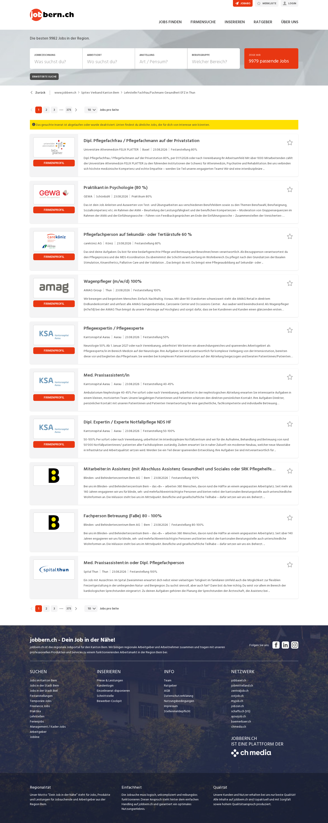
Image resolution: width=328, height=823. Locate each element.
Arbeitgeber (38, 731)
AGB (167, 690)
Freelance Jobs (40, 706)
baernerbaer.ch (241, 721)
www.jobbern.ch (65, 93)
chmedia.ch (238, 726)
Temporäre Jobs (40, 701)
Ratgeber (170, 685)
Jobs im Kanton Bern (43, 680)
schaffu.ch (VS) (240, 711)
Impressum (171, 706)
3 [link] (54, 109)
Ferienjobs (37, 721)
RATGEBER (263, 22)
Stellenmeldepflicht (177, 711)
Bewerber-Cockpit (109, 701)
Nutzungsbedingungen (179, 701)
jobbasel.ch (238, 680)
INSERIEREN (235, 22)
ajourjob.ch (238, 716)
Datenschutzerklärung (178, 695)
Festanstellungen (41, 695)
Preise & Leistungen (110, 680)
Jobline (34, 736)
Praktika (35, 711)
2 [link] (46, 109)
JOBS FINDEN (170, 22)
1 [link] (38, 109)
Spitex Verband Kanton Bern (100, 93)
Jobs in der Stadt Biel (44, 690)
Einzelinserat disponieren (113, 690)
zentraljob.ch (240, 690)
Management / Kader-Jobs (48, 726)
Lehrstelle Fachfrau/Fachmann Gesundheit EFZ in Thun (159, 93)
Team (167, 680)
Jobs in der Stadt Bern (44, 685)
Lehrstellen (37, 716)
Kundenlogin (105, 685)
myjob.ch (237, 701)
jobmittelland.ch (242, 685)
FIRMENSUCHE (203, 22)
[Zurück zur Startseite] (251, 755)
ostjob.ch (237, 695)
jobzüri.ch (237, 706)
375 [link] (68, 109)
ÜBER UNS (289, 22)
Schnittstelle (105, 695)
